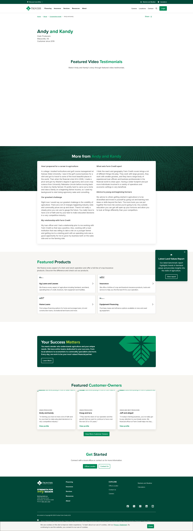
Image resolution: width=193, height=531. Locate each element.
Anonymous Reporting (81, 521)
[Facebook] (128, 506)
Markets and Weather (149, 2)
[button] (163, 8)
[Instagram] (140, 506)
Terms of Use (69, 521)
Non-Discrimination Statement (132, 521)
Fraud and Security (58, 521)
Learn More (47, 361)
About (84, 8)
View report (171, 277)
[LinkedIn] (146, 506)
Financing (47, 8)
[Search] (156, 8)
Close (150, 526)
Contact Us (112, 490)
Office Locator (113, 486)
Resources (76, 8)
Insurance (57, 8)
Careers (134, 8)
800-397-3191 (46, 501)
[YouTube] (153, 506)
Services (66, 8)
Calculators (163, 2)
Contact (150, 8)
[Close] (184, 252)
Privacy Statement (46, 521)
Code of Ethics (146, 521)
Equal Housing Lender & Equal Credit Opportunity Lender (105, 521)
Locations (142, 8)
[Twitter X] (134, 506)
